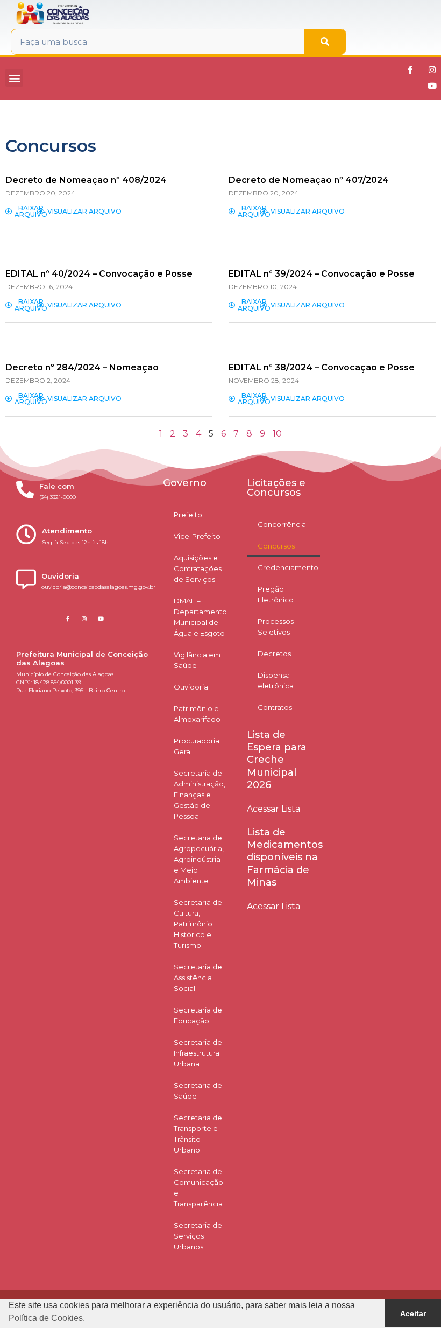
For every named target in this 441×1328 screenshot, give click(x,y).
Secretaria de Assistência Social (198, 977)
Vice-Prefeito (197, 536)
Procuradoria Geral (196, 746)
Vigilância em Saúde (197, 660)
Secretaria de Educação (198, 1015)
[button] (14, 78)
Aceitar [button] (413, 1313)
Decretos (274, 653)
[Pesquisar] (325, 41)
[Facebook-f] (410, 70)
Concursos (276, 546)
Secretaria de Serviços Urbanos (198, 1236)
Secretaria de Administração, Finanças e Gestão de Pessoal (199, 794)
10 (277, 433)
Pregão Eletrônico (276, 594)
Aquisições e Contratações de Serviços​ (198, 568)
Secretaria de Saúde (198, 1090)
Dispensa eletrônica (276, 680)
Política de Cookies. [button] (47, 1318)
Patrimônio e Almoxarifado (197, 713)
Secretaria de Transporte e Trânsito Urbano (198, 1133)
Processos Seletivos (276, 626)
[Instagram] (432, 70)
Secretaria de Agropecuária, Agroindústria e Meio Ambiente (199, 859)
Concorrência (282, 524)
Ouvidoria (191, 687)
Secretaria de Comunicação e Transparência (198, 1187)
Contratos (275, 707)
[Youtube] (432, 86)
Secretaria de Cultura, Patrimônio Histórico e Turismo (198, 924)
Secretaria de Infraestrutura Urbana (198, 1053)
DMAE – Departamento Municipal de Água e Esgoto (200, 616)
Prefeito (188, 514)
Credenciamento (288, 567)
